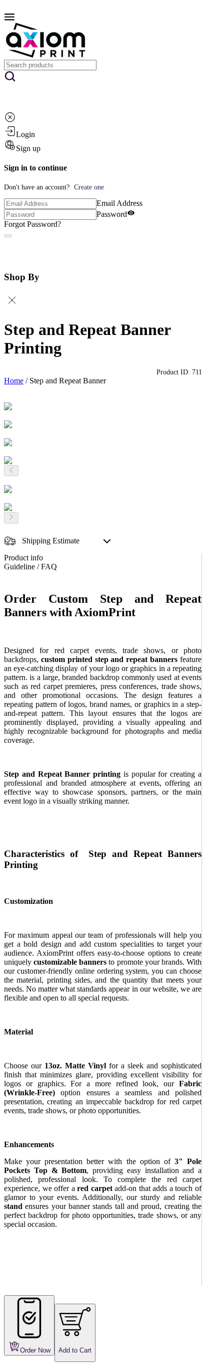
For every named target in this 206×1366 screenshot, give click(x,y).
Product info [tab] (23, 557)
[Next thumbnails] (11, 517)
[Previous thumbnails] (11, 470)
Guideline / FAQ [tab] (30, 566)
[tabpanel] (103, 938)
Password (111, 214)
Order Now (35, 1350)
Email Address (119, 203)
